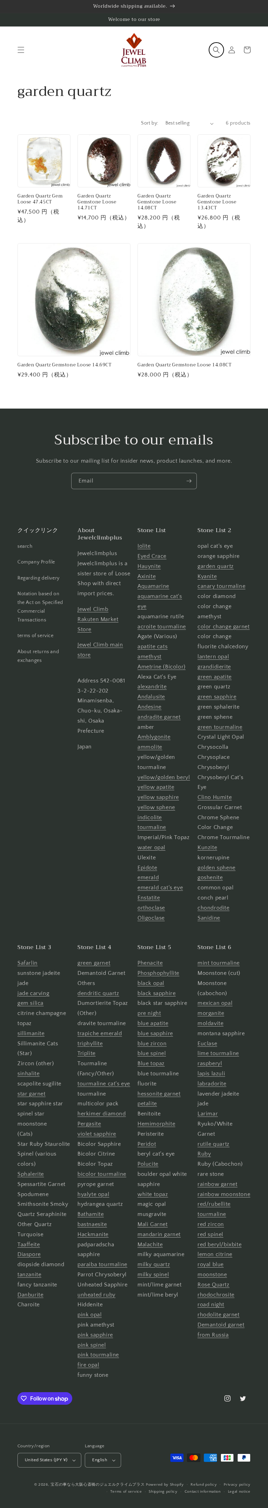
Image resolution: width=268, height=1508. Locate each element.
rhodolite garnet (219, 1315)
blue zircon (152, 1043)
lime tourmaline (218, 1053)
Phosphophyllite (158, 973)
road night (211, 1304)
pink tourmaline (98, 1355)
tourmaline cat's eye (103, 1084)
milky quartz (153, 1264)
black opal (150, 983)
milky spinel (153, 1274)
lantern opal (213, 657)
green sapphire (217, 697)
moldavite (210, 1023)
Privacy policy (237, 1485)
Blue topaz (151, 1063)
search (25, 546)
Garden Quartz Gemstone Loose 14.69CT (64, 365)
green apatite (215, 677)
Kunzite (207, 847)
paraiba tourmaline (102, 1264)
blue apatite (152, 1023)
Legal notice (239, 1492)
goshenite (210, 877)
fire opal (88, 1365)
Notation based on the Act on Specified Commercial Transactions (40, 607)
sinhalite (28, 1073)
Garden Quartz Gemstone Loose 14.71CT (96, 202)
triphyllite (90, 1043)
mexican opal (215, 1003)
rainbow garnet (217, 1184)
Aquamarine (153, 586)
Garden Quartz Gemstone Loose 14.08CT (156, 202)
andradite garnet (159, 717)
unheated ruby (96, 1295)
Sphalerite (30, 1174)
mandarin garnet (159, 1234)
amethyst (149, 657)
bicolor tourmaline (101, 1174)
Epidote (147, 868)
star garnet (31, 1094)
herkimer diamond (101, 1114)
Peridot (146, 1144)
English (99, 1459)
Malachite (150, 1244)
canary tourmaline (221, 586)
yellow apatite (155, 787)
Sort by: (149, 123)
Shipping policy (163, 1492)
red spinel (210, 1234)
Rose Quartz (214, 1285)
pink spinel (91, 1345)
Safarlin (27, 963)
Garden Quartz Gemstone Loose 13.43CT (217, 202)
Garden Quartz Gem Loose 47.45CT (39, 199)
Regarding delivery (38, 578)
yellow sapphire (158, 797)
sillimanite (31, 1033)
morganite (211, 1013)
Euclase (207, 1043)
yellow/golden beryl (163, 777)
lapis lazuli (211, 1073)
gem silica (30, 1003)
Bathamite (90, 1214)
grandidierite (214, 667)
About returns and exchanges (38, 656)
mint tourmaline (219, 963)
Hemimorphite (156, 1124)
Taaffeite (28, 1244)
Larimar (208, 1114)
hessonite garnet (159, 1094)
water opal (151, 847)
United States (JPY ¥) (46, 1459)
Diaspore (29, 1254)
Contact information (203, 1492)
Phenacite (150, 963)
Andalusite (151, 697)
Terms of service (126, 1492)
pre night (149, 1013)
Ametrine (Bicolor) (161, 667)
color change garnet (224, 627)
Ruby (204, 1154)
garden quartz (216, 566)
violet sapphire (96, 1134)
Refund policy (204, 1485)
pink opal (89, 1315)
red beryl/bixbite (219, 1244)
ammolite (149, 747)
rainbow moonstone (224, 1194)
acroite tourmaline (161, 627)
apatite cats (152, 646)
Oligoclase (151, 918)
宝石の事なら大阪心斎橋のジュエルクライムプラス (97, 1485)
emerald (148, 877)
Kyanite (207, 576)
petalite (147, 1103)
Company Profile (36, 562)
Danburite (30, 1295)
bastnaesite (92, 1224)
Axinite (146, 576)
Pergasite (89, 1124)
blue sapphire (155, 1033)
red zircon (211, 1224)
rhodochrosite (216, 1295)
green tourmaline (220, 727)
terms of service (35, 636)
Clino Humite (215, 797)
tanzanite (29, 1274)
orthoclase (151, 908)
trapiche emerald (99, 1033)
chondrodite (214, 908)
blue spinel (151, 1053)
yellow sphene (156, 807)
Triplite (86, 1053)
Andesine (149, 707)
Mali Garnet (152, 1224)
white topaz (152, 1194)
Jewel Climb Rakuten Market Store (97, 619)
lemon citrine (215, 1254)
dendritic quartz (98, 993)
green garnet (93, 963)
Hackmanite (93, 1234)
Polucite (147, 1164)
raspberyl (210, 1063)
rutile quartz (214, 1144)
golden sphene (217, 868)
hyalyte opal (93, 1194)
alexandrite (152, 687)
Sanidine (209, 918)
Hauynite (149, 566)
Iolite (144, 546)
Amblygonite (154, 737)
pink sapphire (95, 1335)
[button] (21, 50)
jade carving (33, 993)
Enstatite (148, 898)
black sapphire (156, 993)
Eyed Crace (151, 556)
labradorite (212, 1084)
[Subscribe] (188, 481)
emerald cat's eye (160, 887)
